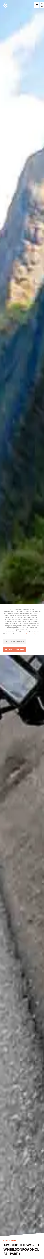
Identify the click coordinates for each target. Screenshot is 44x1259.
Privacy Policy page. (33, 634)
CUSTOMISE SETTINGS (14, 642)
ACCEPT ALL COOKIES (14, 650)
